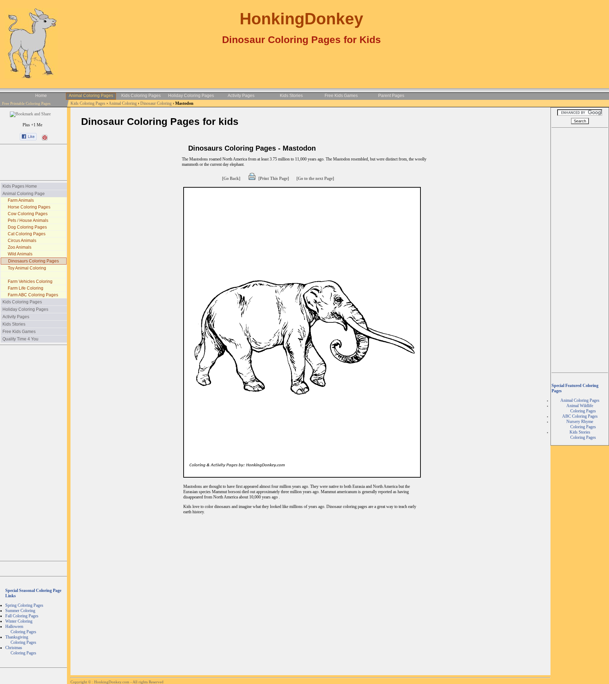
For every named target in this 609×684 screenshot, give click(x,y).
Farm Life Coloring (25, 288)
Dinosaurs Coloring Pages (33, 261)
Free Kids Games (341, 95)
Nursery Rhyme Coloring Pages (580, 424)
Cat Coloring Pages (26, 233)
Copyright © (81, 682)
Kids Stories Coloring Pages (580, 435)
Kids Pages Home (19, 186)
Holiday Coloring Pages (191, 95)
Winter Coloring (18, 621)
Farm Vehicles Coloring (30, 281)
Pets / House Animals (28, 220)
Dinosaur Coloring (156, 103)
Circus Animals (22, 240)
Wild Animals (20, 254)
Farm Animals (21, 200)
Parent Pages (391, 95)
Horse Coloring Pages (29, 207)
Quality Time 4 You (20, 339)
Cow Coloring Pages (28, 213)
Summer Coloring (20, 610)
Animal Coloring (123, 103)
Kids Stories (291, 95)
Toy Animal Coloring (27, 268)
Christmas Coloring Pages (20, 650)
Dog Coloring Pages (27, 227)
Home (41, 95)
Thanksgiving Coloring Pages (20, 640)
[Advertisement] (33, 162)
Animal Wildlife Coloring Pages (580, 408)
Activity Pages (241, 95)
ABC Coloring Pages (580, 416)
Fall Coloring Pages (21, 615)
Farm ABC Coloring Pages (33, 294)
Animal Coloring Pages (91, 95)
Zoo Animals (19, 247)
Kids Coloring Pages (141, 95)
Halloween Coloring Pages (20, 629)
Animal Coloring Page (23, 193)
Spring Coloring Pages (24, 605)
